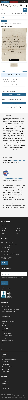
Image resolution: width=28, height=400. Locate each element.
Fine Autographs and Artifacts (17, 160)
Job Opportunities (6, 357)
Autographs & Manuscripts (8, 311)
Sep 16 (4, 226)
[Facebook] (11, 107)
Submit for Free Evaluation (14, 94)
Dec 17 (18, 233)
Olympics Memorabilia (7, 325)
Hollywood (4, 314)
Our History (5, 354)
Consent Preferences (20, 397)
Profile (3, 386)
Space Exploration (6, 343)
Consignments (5, 388)
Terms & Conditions (7, 366)
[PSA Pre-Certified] (6, 173)
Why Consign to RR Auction (9, 359)
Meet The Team (6, 361)
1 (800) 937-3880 (9, 242)
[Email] (20, 107)
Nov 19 (18, 228)
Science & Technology (7, 340)
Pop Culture (5, 328)
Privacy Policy (5, 371)
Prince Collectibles (6, 333)
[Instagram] (17, 107)
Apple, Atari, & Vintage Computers (10, 309)
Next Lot (24, 71)
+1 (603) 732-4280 (12, 245)
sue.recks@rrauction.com (9, 249)
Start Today (14, 103)
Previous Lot (4, 71)
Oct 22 (3, 233)
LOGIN (23, 1)
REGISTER (4, 1)
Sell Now (4, 262)
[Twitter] (14, 107)
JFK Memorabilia (6, 316)
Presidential (5, 330)
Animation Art (5, 306)
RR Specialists (5, 364)
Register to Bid (5, 381)
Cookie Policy (5, 369)
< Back (2, 17)
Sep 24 (4, 228)
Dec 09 (18, 230)
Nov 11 (18, 226)
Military (4, 323)
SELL (14, 1)
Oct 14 (3, 230)
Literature (4, 319)
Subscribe (4, 283)
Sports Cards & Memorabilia (9, 345)
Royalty (4, 338)
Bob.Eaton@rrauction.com (9, 258)
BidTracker (4, 383)
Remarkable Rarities (7, 335)
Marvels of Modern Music (8, 321)
